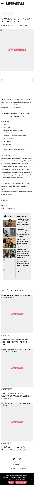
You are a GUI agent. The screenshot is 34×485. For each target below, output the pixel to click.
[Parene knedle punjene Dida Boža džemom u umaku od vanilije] (17, 314)
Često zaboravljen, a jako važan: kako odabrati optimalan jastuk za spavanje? (23, 262)
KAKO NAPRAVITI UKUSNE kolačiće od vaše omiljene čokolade (15, 395)
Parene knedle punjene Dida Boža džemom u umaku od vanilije (16, 341)
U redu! (11, 482)
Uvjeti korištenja (21, 482)
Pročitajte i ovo (12, 290)
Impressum (17, 465)
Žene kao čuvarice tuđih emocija (22, 271)
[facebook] (14, 459)
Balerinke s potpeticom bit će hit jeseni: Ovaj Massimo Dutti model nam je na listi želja (23, 232)
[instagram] (20, 459)
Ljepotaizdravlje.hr (10, 25)
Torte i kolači (8, 14)
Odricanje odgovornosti (17, 469)
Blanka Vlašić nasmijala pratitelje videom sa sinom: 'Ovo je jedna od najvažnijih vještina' (23, 243)
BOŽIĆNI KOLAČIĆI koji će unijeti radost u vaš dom (14, 448)
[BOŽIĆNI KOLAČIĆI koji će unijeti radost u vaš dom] (17, 422)
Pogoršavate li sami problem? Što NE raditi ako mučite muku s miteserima (23, 221)
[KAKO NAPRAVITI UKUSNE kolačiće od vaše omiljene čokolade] (17, 368)
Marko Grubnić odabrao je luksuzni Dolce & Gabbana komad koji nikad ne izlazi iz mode (23, 253)
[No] (32, 479)
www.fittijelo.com (8, 208)
